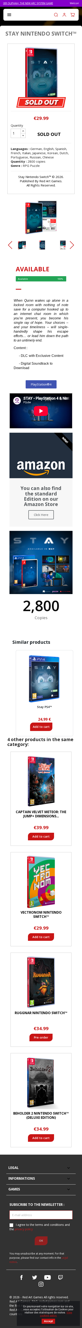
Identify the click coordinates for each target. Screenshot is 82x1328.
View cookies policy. (56, 1314)
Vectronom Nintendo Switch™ (41, 914)
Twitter (34, 1277)
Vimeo (60, 1277)
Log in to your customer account (64, 14)
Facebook (21, 1277)
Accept (48, 1321)
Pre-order (41, 1037)
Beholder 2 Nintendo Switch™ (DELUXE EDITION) (41, 1115)
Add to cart (41, 727)
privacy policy (24, 1229)
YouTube (47, 1277)
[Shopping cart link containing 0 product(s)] (72, 14)
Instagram (41, 1284)
